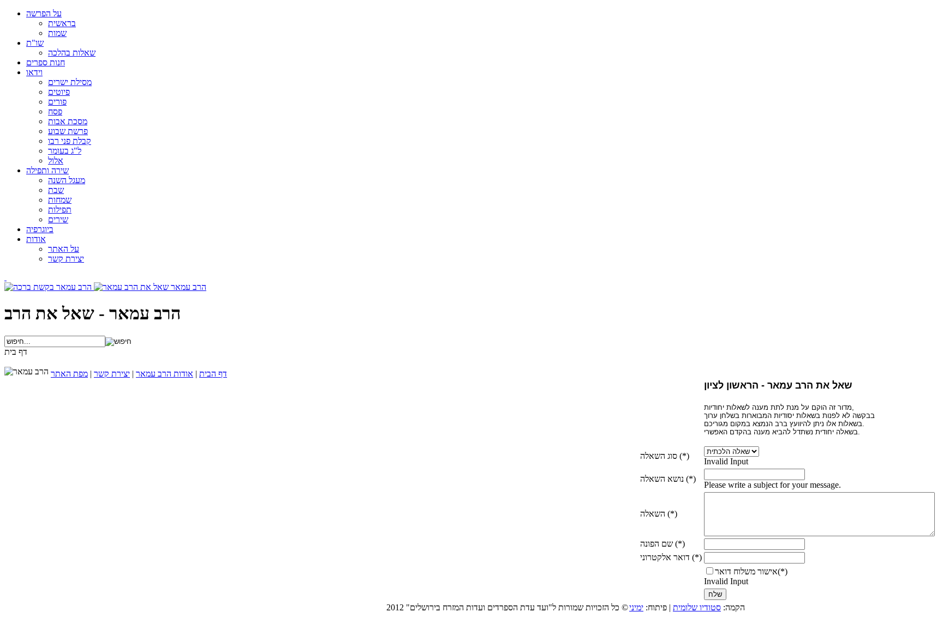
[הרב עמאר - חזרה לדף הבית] (5, 277)
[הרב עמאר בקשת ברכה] (49, 287)
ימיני (636, 607)
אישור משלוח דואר (746, 571)
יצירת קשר (112, 373)
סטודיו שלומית (697, 607)
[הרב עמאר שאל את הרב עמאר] (150, 287)
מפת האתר (69, 373)
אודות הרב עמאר (164, 373)
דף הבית (213, 373)
